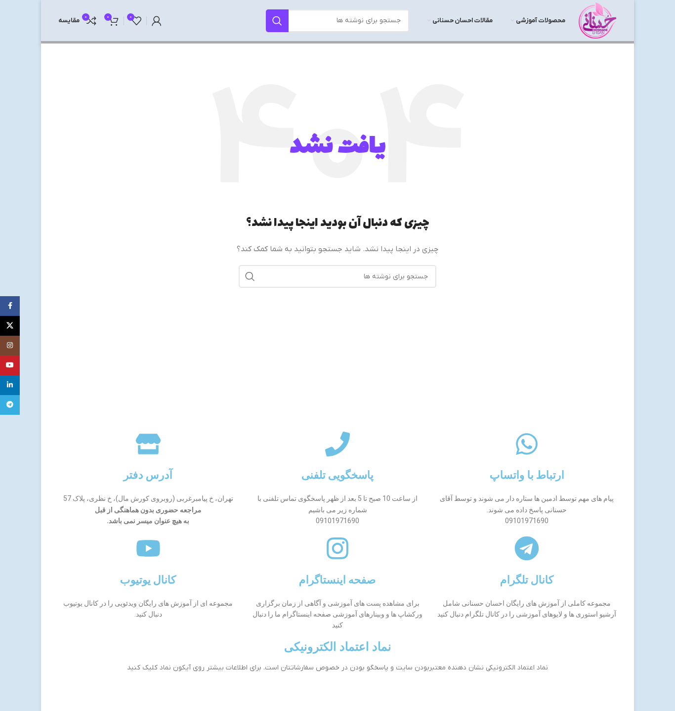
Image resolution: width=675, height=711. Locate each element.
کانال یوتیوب (148, 580)
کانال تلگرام (526, 580)
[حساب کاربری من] (157, 21)
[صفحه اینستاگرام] (337, 548)
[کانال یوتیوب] (148, 548)
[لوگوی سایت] (598, 20)
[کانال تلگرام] (526, 548)
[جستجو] (277, 20)
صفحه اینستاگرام (337, 580)
